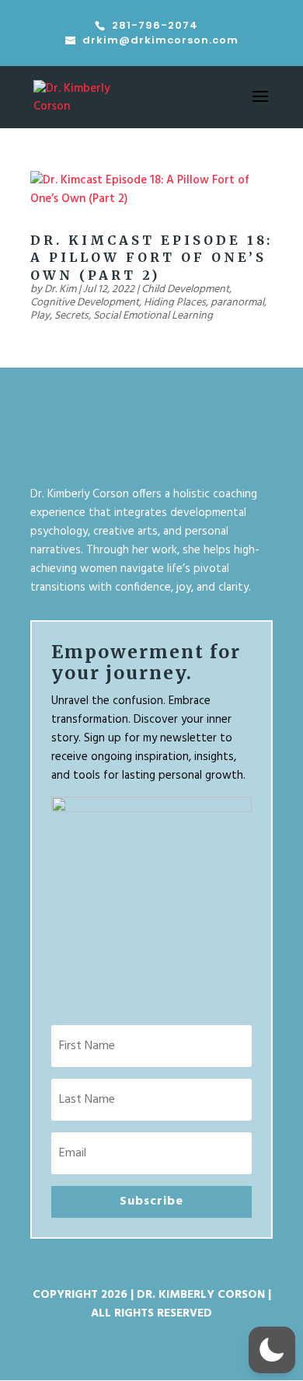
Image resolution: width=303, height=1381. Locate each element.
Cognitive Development (84, 303)
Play (40, 316)
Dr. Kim (60, 289)
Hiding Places (175, 303)
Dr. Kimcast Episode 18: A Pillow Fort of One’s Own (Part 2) (151, 257)
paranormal (237, 303)
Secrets (71, 316)
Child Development (185, 289)
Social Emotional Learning (153, 316)
